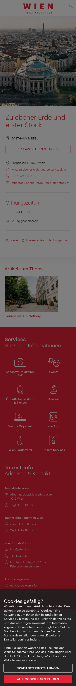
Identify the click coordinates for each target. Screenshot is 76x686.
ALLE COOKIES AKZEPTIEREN (38, 679)
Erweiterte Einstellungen (38, 668)
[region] (38, 637)
